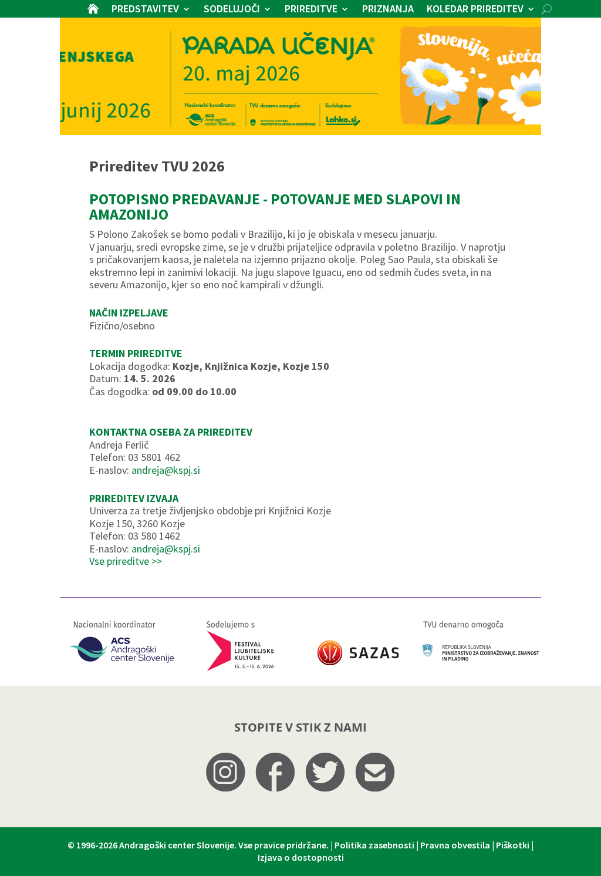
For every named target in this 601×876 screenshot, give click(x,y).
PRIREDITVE (311, 10)
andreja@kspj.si (165, 470)
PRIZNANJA (388, 10)
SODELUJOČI (232, 10)
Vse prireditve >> (125, 561)
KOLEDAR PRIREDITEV (475, 10)
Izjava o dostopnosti (301, 857)
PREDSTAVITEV (145, 10)
